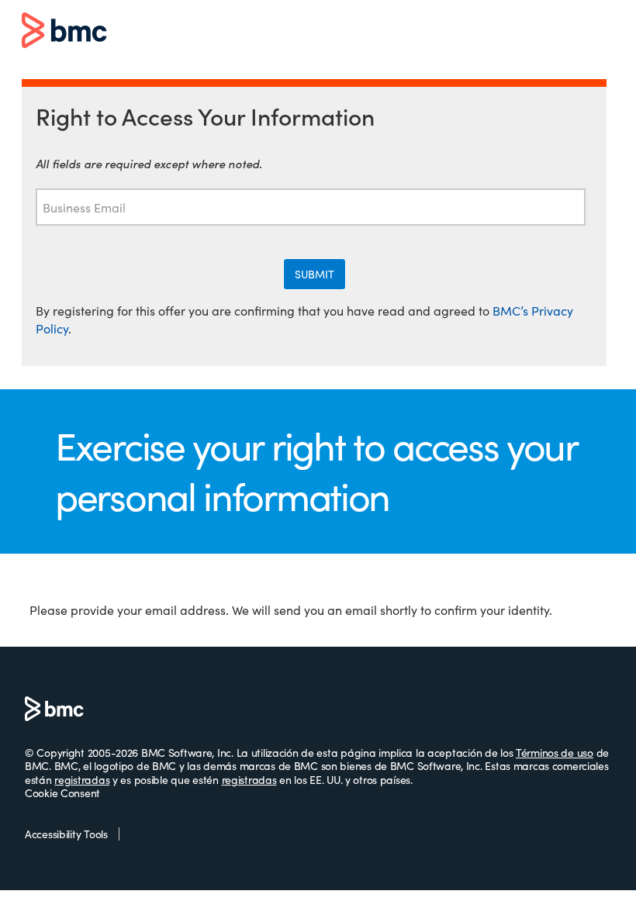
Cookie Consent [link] (62, 793)
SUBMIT (314, 274)
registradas (81, 779)
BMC (64, 31)
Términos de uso (554, 752)
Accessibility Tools (66, 834)
